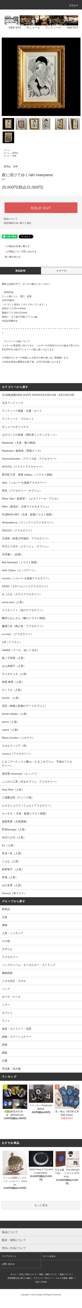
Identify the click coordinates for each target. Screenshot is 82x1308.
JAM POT (72, 27)
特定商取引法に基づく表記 (17, 223)
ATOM (44, 1282)
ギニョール (33, 27)
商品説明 (20, 270)
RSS (37, 1282)
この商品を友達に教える (17, 246)
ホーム (7, 150)
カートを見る (49, 1256)
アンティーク (53, 27)
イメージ (61, 270)
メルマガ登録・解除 (64, 1278)
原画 (14, 156)
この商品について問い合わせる (21, 251)
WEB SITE (15, 27)
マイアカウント (9, 1256)
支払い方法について (27, 1274)
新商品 (15, 153)
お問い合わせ (8, 1264)
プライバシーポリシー (43, 1278)
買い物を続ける (13, 257)
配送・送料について (48, 1274)
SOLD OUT (41, 207)
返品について (11, 219)
